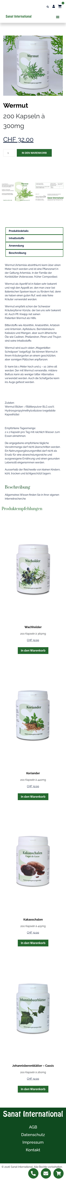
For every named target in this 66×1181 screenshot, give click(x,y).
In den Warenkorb (34, 152)
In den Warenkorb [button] (33, 650)
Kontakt (33, 1149)
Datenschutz (33, 1134)
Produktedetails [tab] (19, 230)
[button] (48, 7)
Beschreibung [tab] (17, 252)
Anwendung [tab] (16, 245)
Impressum (33, 1142)
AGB (33, 1127)
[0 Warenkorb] (60, 6)
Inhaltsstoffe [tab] (16, 238)
